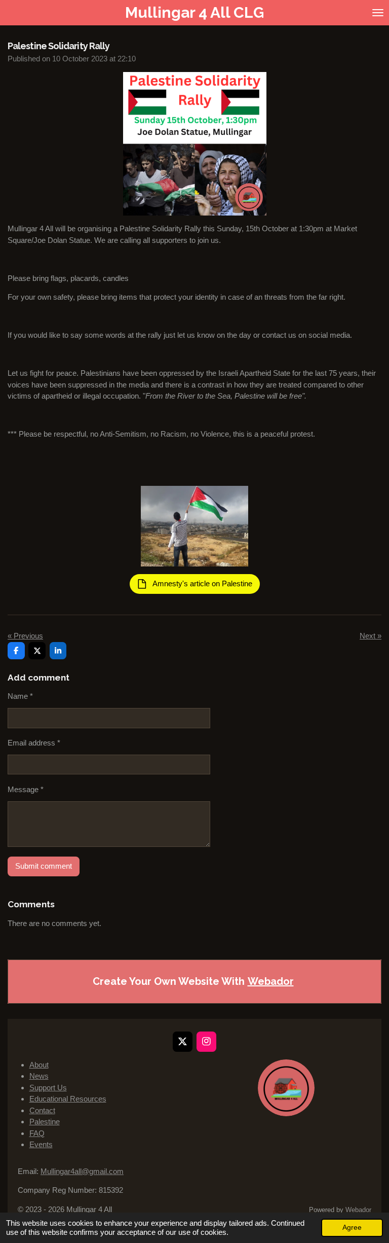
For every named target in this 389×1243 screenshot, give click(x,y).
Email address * (34, 742)
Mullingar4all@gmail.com (82, 1171)
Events (41, 1144)
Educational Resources (67, 1098)
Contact (42, 1110)
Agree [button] (352, 1227)
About (39, 1064)
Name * (20, 696)
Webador (271, 981)
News (39, 1076)
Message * (26, 789)
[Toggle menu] (378, 12)
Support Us (48, 1087)
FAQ (37, 1133)
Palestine (44, 1121)
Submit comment (43, 866)
